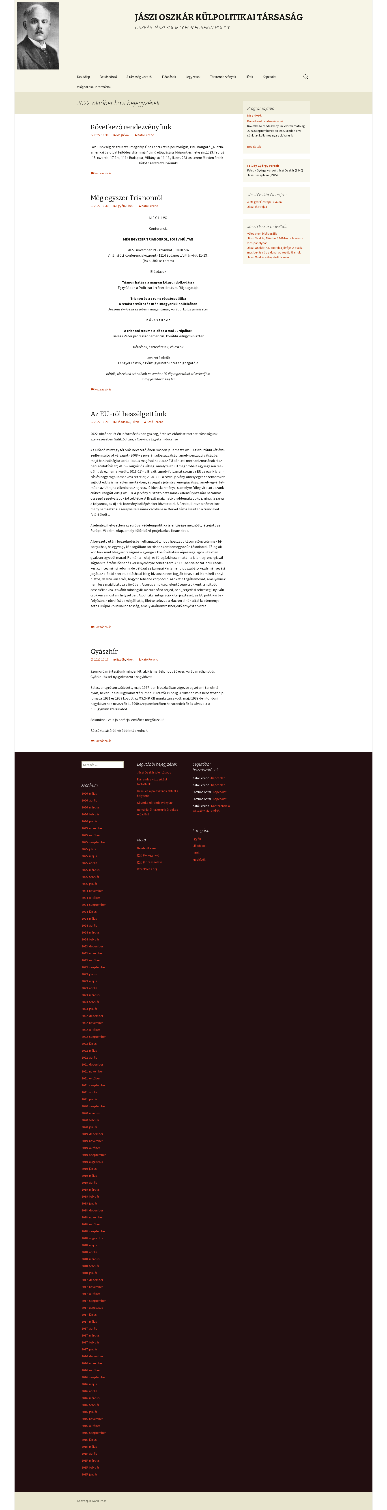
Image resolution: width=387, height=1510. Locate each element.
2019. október (91, 1148)
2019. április (89, 1183)
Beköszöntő (108, 77)
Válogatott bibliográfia (262, 234)
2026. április (89, 800)
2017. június (89, 1315)
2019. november (92, 1141)
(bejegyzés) (148, 855)
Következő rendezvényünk (131, 127)
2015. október (91, 1426)
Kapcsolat (270, 77)
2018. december (92, 1210)
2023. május (89, 981)
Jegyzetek (193, 77)
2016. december (92, 1356)
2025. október (91, 835)
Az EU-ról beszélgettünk (128, 414)
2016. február (90, 1405)
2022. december (92, 1016)
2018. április (89, 1252)
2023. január (89, 1009)
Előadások (169, 77)
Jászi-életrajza (257, 207)
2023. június (89, 974)
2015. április (89, 1454)
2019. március (91, 1189)
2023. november (92, 953)
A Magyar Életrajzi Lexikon (264, 202)
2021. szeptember (94, 1085)
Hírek (249, 77)
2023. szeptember (94, 967)
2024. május (89, 918)
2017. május (89, 1321)
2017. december (92, 1280)
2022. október (91, 1030)
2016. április (89, 1391)
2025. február (90, 877)
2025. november (92, 828)
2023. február (90, 1002)
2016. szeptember (94, 1377)
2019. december (92, 1134)
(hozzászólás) (149, 862)
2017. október (91, 1294)
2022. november (92, 1023)
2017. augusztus (92, 1308)
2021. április (89, 1092)
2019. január (89, 1203)
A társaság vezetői (139, 77)
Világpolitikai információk (94, 87)
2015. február (90, 1467)
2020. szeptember (94, 1106)
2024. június (89, 912)
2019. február (90, 1196)
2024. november (92, 891)
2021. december (92, 1064)
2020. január (89, 1127)
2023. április (89, 988)
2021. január (89, 1099)
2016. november (92, 1363)
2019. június (89, 1169)
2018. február (90, 1266)
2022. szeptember (94, 1037)
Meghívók (122, 135)
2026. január (89, 821)
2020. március (91, 1113)
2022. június (89, 1044)
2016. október (91, 1370)
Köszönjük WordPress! (92, 1501)
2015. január (89, 1474)
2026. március (91, 807)
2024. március (91, 932)
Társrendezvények (223, 77)
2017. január (89, 1349)
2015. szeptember (94, 1433)
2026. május (89, 793)
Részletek (254, 147)
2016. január (89, 1412)
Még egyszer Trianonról (126, 198)
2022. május (89, 1051)
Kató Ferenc (146, 135)
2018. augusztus (92, 1238)
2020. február (90, 1120)
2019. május (89, 1176)
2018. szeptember (94, 1231)
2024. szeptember (94, 905)
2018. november (92, 1217)
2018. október (91, 1224)
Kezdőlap (83, 77)
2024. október (91, 898)
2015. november (92, 1419)
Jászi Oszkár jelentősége (154, 772)
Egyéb (120, 206)
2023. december (92, 946)
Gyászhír (104, 652)
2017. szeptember (94, 1301)
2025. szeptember (94, 842)
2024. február (90, 939)
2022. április (89, 1057)
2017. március (91, 1335)
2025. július (89, 849)
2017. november (92, 1287)
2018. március (91, 1259)
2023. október (91, 960)
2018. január (89, 1273)
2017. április (89, 1328)
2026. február (90, 814)
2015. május (89, 1447)
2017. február (90, 1342)
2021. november (92, 1071)
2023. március (91, 995)
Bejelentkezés (147, 848)
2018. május (89, 1245)
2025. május (89, 856)
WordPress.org (147, 869)
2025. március (91, 870)
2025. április (89, 863)
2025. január (89, 884)
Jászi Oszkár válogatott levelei (268, 257)
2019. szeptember (94, 1155)
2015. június (89, 1440)
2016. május (89, 1384)
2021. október (91, 1078)
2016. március (91, 1398)
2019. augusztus (92, 1162)
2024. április (89, 925)
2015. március (91, 1460)
